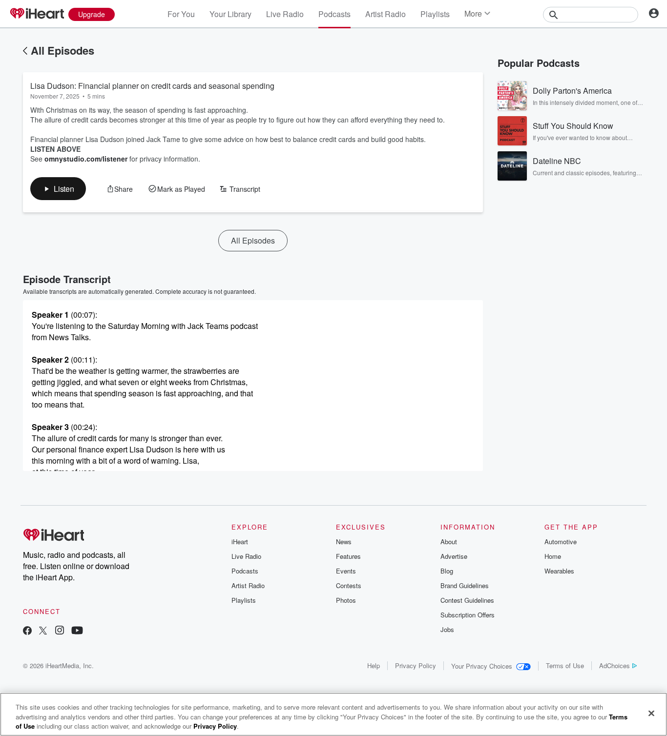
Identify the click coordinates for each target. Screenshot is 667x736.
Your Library (230, 14)
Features (348, 556)
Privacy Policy (415, 665)
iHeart (239, 541)
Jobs (447, 629)
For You (181, 14)
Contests (348, 585)
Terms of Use (565, 665)
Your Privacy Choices (481, 666)
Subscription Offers (467, 614)
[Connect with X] (43, 631)
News (344, 541)
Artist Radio (385, 14)
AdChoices (614, 665)
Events (346, 570)
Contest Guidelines (467, 600)
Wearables (559, 570)
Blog (446, 570)
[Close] (651, 713)
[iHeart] (36, 14)
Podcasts (334, 14)
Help (373, 665)
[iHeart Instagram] (59, 631)
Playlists (435, 14)
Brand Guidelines (464, 585)
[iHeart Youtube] (77, 631)
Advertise (453, 556)
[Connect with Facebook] (27, 631)
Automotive (560, 541)
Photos (346, 600)
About (448, 541)
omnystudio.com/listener (85, 159)
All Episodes (62, 50)
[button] (58, 188)
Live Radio (285, 14)
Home (552, 556)
